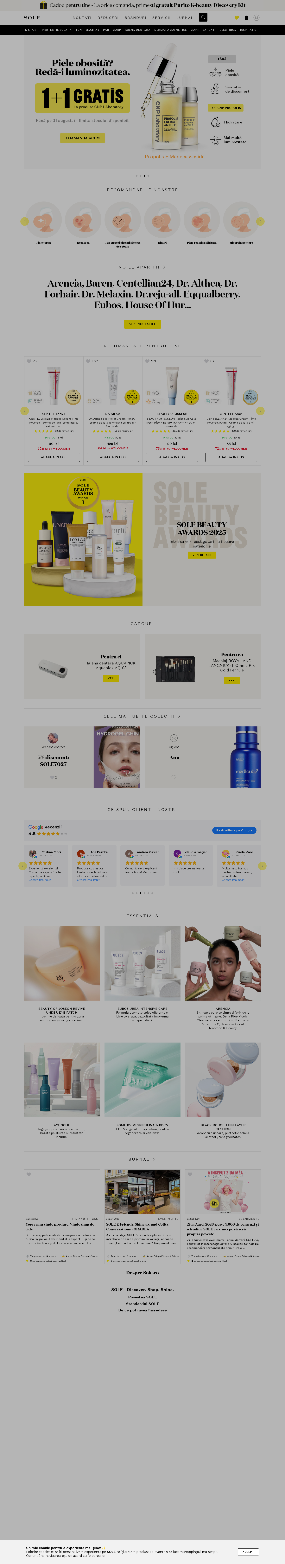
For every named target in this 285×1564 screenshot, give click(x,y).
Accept (248, 1552)
